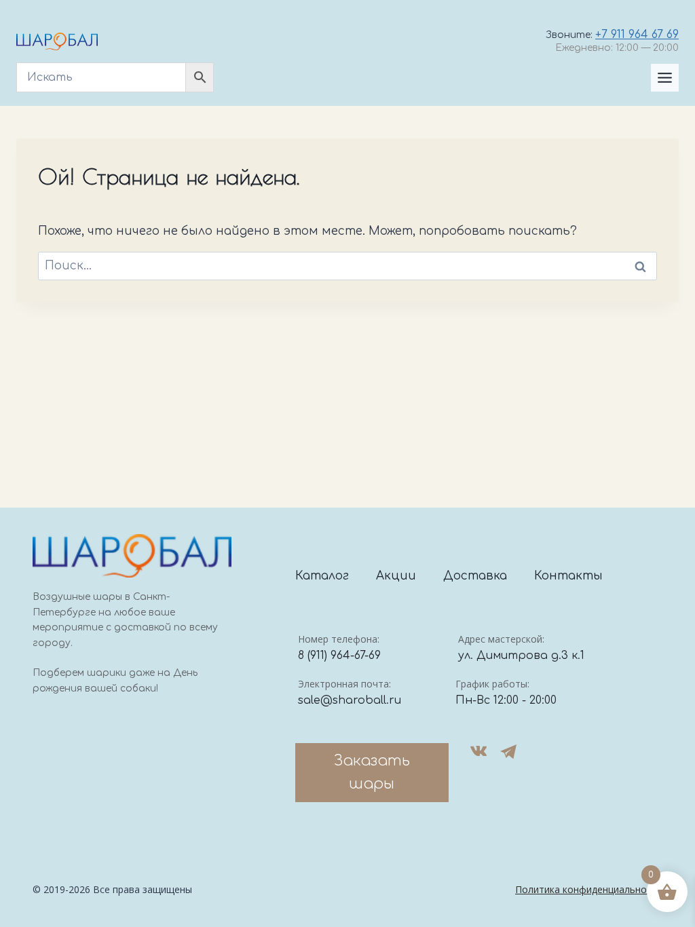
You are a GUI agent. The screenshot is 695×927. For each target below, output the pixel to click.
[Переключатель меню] (665, 78)
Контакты (568, 575)
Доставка (475, 575)
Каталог (322, 575)
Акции (396, 575)
